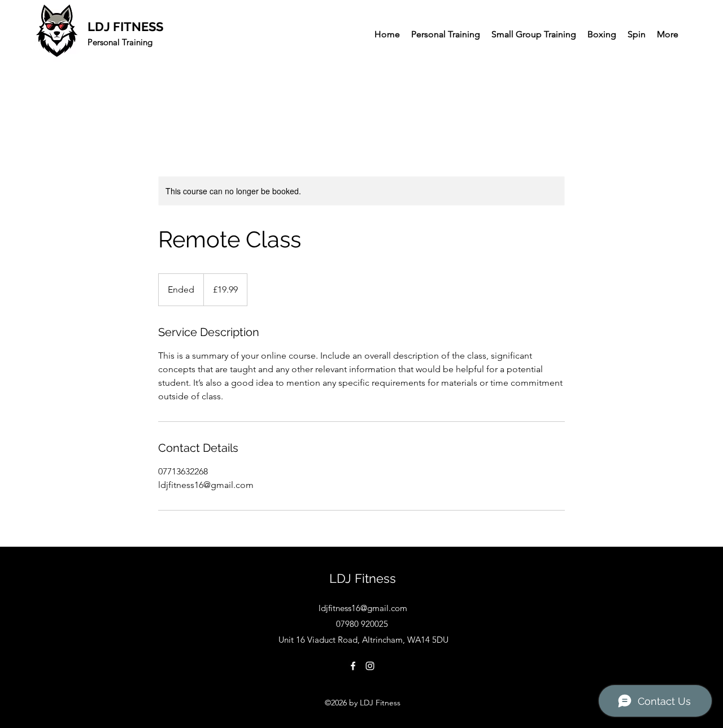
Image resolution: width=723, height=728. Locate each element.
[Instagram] (370, 666)
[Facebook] (353, 666)
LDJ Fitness (362, 578)
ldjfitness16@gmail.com (363, 608)
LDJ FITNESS (125, 26)
